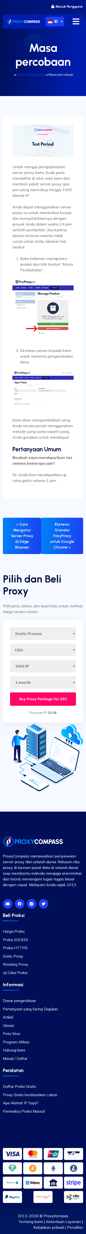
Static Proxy (13, 956)
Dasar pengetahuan (30, 74)
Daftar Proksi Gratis (19, 1086)
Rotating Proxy (15, 964)
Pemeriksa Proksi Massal (24, 1111)
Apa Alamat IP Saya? (20, 1103)
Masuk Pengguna (68, 7)
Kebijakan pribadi (48, 1227)
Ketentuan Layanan (63, 1221)
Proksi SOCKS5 (15, 940)
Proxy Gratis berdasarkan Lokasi (30, 1095)
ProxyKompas (56, 1215)
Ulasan (8, 1025)
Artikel (8, 1017)
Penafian (75, 1227)
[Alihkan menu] (76, 21)
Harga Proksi (14, 931)
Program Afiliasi (16, 1042)
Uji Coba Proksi (15, 972)
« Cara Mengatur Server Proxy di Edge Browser (22, 536)
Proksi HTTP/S (15, 948)
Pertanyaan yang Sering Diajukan (30, 1009)
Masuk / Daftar (15, 1058)
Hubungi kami (14, 1050)
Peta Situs (11, 1033)
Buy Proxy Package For (43, 699)
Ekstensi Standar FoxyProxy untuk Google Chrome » (62, 536)
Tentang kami (30, 1221)
